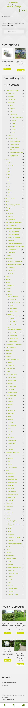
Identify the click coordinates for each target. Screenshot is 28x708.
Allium (9, 561)
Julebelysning (10, 285)
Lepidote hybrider (15, 141)
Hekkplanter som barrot (15, 264)
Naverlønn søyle (12, 392)
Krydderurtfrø (12, 249)
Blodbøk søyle (12, 380)
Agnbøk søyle (12, 377)
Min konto (4, 705)
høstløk (8, 276)
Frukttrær (11, 96)
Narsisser (10, 585)
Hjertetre (10, 419)
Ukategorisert (10, 555)
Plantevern (11, 365)
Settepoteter (9, 512)
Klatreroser (11, 488)
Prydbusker (11, 102)
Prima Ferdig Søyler (11, 374)
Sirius (9, 187)
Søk (14, 705)
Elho (9, 455)
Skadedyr (8, 515)
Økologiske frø (10, 353)
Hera (9, 178)
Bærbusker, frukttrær (12, 90)
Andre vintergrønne (17, 117)
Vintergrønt (13, 114)
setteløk (8, 509)
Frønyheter (11, 240)
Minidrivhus (9, 350)
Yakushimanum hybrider (14, 156)
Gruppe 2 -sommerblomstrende (14, 315)
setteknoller (9, 506)
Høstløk (8, 279)
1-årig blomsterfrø (13, 232)
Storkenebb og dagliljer (15, 543)
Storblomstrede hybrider (14, 148)
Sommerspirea (12, 443)
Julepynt (8, 288)
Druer (7, 202)
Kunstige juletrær (11, 347)
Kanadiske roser (12, 482)
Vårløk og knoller (11, 558)
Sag (9, 461)
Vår (11, 111)
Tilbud (7, 550)
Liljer (9, 582)
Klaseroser (11, 485)
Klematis (8, 291)
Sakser (10, 464)
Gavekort (8, 255)
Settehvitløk (9, 503)
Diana (9, 169)
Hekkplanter (9, 258)
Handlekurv (22, 704)
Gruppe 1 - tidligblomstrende (13, 295)
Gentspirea (11, 413)
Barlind (14, 120)
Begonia (10, 564)
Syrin (9, 446)
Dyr (7, 211)
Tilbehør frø (11, 252)
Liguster (10, 431)
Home (5, 16)
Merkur (10, 184)
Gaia (9, 172)
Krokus (10, 579)
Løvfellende (11, 267)
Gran (11, 273)
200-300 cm (13, 299)
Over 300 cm (13, 308)
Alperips (10, 401)
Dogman (10, 214)
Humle (8, 282)
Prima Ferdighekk (11, 395)
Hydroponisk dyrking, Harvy (16, 246)
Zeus (9, 196)
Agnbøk (10, 398)
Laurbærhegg (12, 425)
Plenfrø (8, 371)
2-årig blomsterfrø (13, 235)
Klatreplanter (12, 99)
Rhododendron (12, 138)
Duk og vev (9, 208)
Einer (13, 123)
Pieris (13, 126)
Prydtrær (10, 135)
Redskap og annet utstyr (13, 452)
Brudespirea (11, 410)
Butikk (6, 685)
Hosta (9, 529)
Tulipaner (11, 591)
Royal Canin (11, 220)
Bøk (9, 407)
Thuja (13, 132)
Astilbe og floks (12, 521)
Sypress (14, 129)
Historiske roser (12, 479)
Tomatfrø (8, 552)
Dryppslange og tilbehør (13, 205)
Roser (7, 470)
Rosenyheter (11, 497)
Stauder (8, 518)
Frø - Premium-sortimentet (13, 223)
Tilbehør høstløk (13, 588)
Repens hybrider (14, 144)
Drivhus (8, 160)
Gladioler (10, 576)
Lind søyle (11, 389)
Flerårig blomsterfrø (14, 237)
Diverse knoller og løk (14, 567)
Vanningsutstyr (12, 467)
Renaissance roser (13, 494)
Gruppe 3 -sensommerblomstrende (15, 329)
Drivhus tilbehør (10, 199)
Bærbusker (11, 93)
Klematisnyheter (12, 341)
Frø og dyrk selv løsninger (13, 229)
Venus (9, 193)
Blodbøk (10, 404)
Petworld (10, 217)
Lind (9, 434)
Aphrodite (11, 163)
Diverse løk (11, 570)
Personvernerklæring (10, 682)
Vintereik (10, 449)
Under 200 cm (14, 311)
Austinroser (11, 473)
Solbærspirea (12, 440)
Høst (11, 105)
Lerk (9, 428)
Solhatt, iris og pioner (14, 538)
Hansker (10, 458)
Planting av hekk (10, 368)
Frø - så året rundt (11, 226)
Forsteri (12, 305)
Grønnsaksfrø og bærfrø (15, 244)
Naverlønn (11, 437)
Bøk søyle (10, 383)
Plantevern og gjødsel (12, 359)
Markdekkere (12, 491)
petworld (8, 356)
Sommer (12, 108)
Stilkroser (10, 500)
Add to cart (7, 68)
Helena (10, 175)
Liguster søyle (12, 386)
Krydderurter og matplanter (14, 344)
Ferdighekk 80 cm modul (15, 261)
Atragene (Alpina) (15, 302)
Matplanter (11, 535)
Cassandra (11, 166)
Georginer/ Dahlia (13, 573)
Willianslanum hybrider (16, 152)
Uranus (10, 190)
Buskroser (11, 476)
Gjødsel (10, 362)
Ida (9, 181)
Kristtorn (10, 422)
